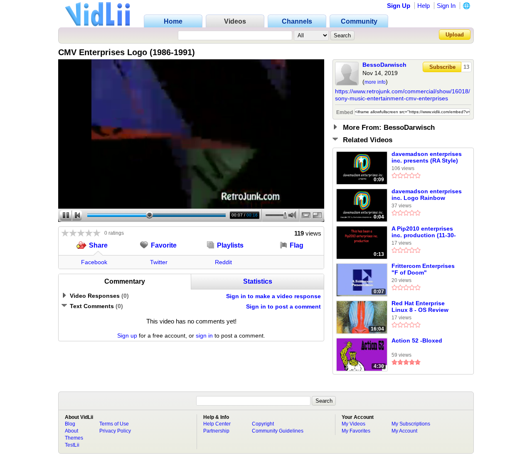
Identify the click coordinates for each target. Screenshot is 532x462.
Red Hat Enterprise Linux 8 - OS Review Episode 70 (420, 307)
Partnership (216, 431)
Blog (70, 424)
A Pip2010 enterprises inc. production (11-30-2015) (424, 232)
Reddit (223, 262)
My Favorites (356, 431)
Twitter (158, 262)
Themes (74, 438)
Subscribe (442, 67)
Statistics (257, 281)
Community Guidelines (277, 431)
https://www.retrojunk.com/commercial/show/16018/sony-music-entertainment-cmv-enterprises (402, 95)
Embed (344, 112)
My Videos (353, 424)
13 (466, 67)
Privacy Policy (115, 431)
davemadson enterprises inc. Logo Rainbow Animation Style (427, 195)
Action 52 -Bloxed (417, 340)
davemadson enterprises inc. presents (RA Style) (427, 157)
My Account (404, 431)
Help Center (217, 424)
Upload (455, 35)
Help (423, 5)
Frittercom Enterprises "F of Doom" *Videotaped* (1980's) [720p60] (423, 270)
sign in (204, 335)
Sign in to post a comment (283, 306)
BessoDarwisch (384, 64)
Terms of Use (114, 424)
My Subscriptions (411, 424)
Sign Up (398, 5)
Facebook (94, 262)
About (71, 431)
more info (375, 82)
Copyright (263, 424)
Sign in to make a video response (273, 296)
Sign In (446, 5)
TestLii (72, 445)
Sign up (127, 335)
